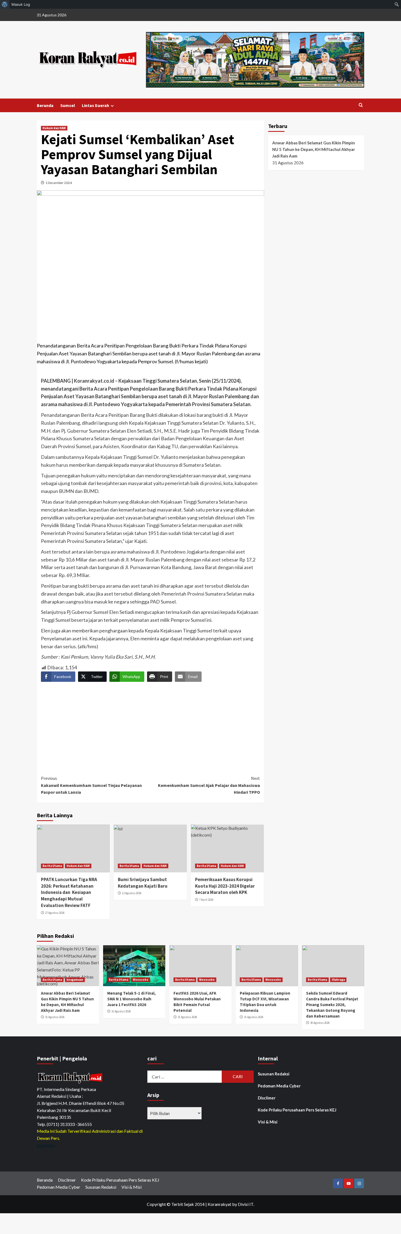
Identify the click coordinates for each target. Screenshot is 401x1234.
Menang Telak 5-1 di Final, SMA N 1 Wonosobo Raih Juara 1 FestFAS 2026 (131, 999)
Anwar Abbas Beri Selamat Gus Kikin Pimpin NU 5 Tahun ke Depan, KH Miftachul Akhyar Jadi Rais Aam (313, 149)
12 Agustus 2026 (131, 893)
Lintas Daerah (95, 105)
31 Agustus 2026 (54, 1017)
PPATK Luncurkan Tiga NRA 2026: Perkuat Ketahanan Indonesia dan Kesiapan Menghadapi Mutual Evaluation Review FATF (69, 892)
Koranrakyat (219, 1204)
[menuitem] (5, 4)
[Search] (360, 105)
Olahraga (338, 980)
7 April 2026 (206, 900)
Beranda (45, 105)
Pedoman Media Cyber (279, 1085)
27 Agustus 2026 (54, 913)
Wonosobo (140, 980)
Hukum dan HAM (54, 128)
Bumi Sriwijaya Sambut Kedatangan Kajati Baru (142, 882)
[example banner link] (71, 1077)
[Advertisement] (150, 723)
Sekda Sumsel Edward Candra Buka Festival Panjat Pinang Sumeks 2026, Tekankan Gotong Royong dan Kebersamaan (332, 1005)
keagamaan (75, 980)
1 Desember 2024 (59, 183)
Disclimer (267, 1097)
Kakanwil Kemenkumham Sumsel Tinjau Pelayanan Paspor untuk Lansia (91, 785)
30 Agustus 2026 (320, 1023)
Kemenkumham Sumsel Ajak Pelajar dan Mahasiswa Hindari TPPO (209, 785)
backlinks (46, 1145)
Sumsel (67, 105)
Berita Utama (52, 866)
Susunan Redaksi (273, 1073)
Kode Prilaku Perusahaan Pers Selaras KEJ (297, 1109)
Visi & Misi (267, 1121)
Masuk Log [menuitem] (20, 4)
